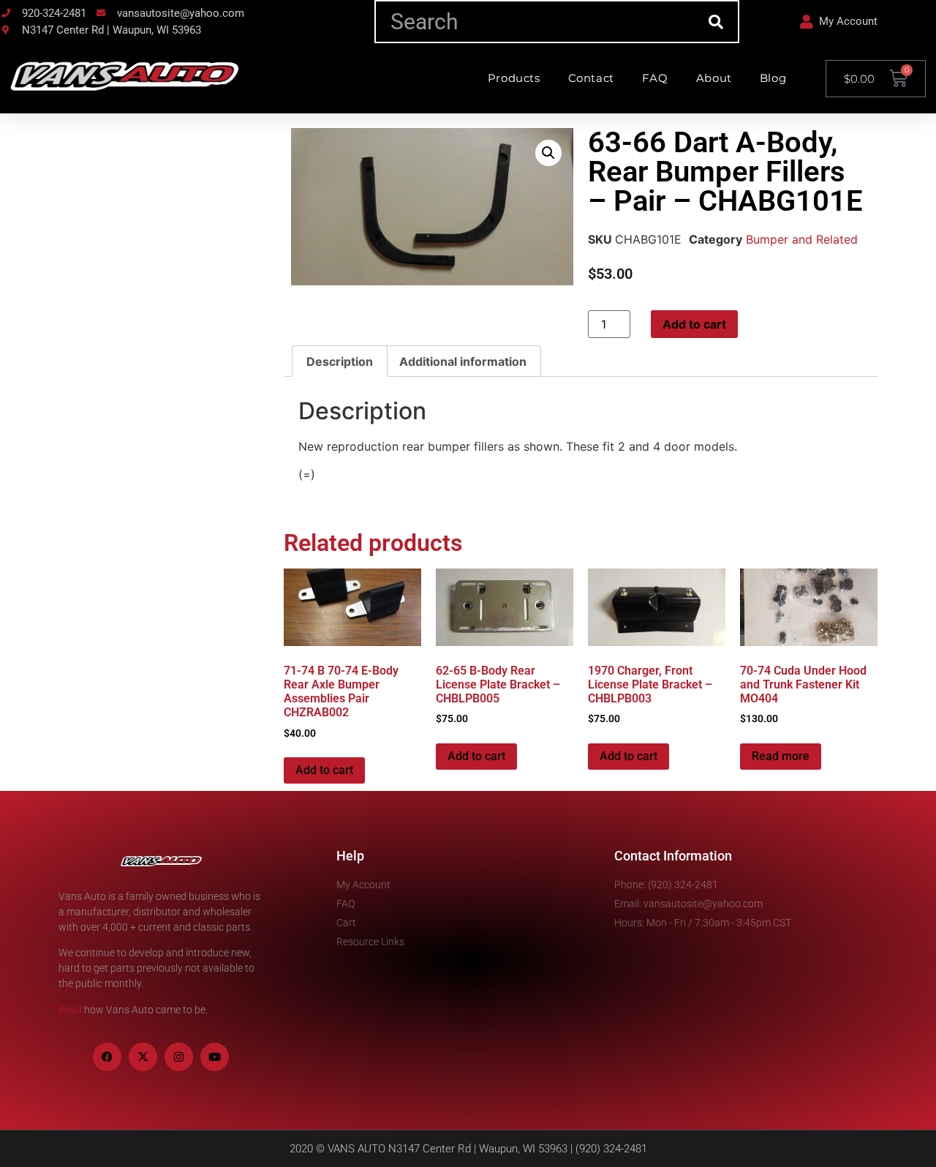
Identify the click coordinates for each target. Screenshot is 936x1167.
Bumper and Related (802, 239)
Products (514, 78)
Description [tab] (339, 361)
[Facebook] (107, 1057)
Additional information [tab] (462, 361)
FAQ (655, 78)
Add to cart (694, 324)
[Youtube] (214, 1057)
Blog (773, 78)
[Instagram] (179, 1057)
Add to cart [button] (324, 770)
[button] (548, 153)
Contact (591, 78)
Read (70, 1010)
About (714, 78)
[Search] (716, 21)
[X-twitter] (143, 1057)
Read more (780, 756)
